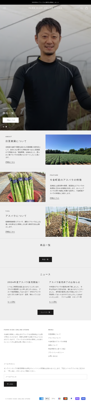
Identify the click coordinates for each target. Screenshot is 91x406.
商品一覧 (45, 259)
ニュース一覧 (45, 312)
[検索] (81, 8)
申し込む (10, 384)
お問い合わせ (53, 356)
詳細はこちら (10, 162)
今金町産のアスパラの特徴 (57, 342)
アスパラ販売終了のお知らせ (64, 282)
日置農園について (54, 334)
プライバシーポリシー (56, 352)
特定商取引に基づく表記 (56, 349)
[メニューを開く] (4, 8)
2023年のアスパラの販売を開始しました (45, 2)
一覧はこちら (10, 120)
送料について (53, 345)
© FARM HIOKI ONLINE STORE (18, 399)
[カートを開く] (87, 8)
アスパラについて (54, 338)
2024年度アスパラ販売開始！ (24, 282)
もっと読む (11, 302)
